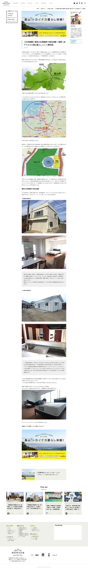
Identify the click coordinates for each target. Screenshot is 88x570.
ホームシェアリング (11, 21)
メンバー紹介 (34, 537)
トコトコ (10, 529)
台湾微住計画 (10, 13)
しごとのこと (22, 3)
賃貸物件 (20, 530)
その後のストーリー (12, 539)
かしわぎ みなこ (71, 513)
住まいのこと (15, 3)
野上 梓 (50, 513)
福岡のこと (10, 533)
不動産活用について (23, 529)
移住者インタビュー (73, 503)
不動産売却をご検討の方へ (24, 533)
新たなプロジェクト (11, 17)
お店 (9, 527)
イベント (37, 3)
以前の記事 (37, 93)
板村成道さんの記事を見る (76, 41)
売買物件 (20, 532)
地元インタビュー (11, 532)
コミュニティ (29, 3)
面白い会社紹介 (11, 540)
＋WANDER (34, 527)
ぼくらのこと (43, 3)
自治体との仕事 (10, 19)
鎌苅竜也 (11, 513)
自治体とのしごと (35, 529)
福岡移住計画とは (35, 536)
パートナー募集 (22, 536)
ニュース (51, 3)
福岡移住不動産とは (23, 527)
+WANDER (9, 15)
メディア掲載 (34, 539)
